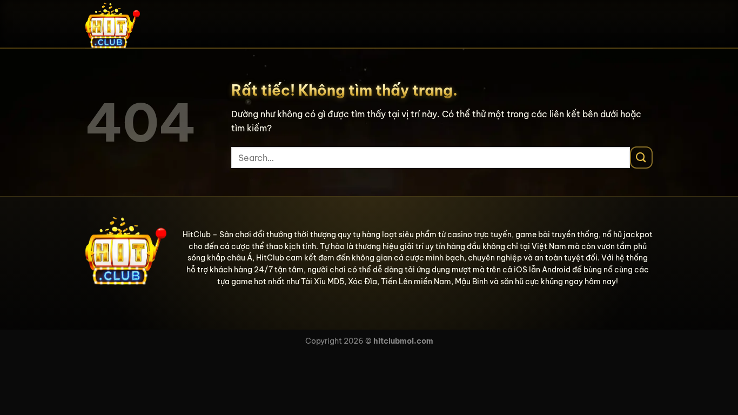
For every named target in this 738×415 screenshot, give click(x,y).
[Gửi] (641, 157)
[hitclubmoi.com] (139, 24)
